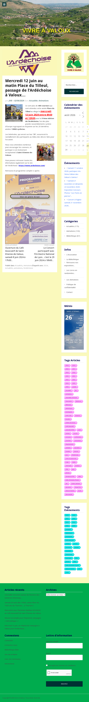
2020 (67, 376)
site (67, 483)
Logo (67, 462)
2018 (67, 372)
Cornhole (68, 440)
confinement (78, 437)
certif (79, 429)
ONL (67, 469)
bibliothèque (69, 408)
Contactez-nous (11, 645)
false (74, 347)
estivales (68, 447)
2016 (67, 369)
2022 (67, 379)
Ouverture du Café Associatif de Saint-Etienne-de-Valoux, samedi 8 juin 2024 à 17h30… (15, 253)
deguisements (69, 444)
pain (73, 469)
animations (18, 268)
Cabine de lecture (70, 422)
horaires (68, 451)
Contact (69, 292)
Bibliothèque (71, 236)
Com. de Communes (13, 659)
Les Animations (72, 279)
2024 (46, 265)
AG (76, 390)
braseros (77, 415)
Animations (44, 100)
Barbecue (78, 401)
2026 (67, 386)
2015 (73, 365)
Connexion (9, 640)
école (79, 490)
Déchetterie (9, 663)
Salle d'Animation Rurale (72, 480)
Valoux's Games (70, 490)
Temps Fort (78, 487)
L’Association (71, 254)
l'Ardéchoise (28, 268)
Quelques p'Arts (70, 476)
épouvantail (69, 494)
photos (67, 472)
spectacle (68, 487)
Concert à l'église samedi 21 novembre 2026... (72, 202)
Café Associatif (70, 426)
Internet (76, 451)
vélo (79, 568)
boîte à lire (68, 415)
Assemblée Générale (71, 397)
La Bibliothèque (72, 259)
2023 (73, 379)
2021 (73, 376)
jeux (67, 455)
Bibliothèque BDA (12, 649)
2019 (73, 372)
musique (77, 465)
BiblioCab (68, 404)
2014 (67, 365)
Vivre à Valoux (46, 30)
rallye (79, 476)
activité (74, 386)
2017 (73, 369)
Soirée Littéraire (76, 483)
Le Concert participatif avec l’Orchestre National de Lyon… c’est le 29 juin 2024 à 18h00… (44, 253)
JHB (10, 100)
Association (69, 401)
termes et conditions (67, 665)
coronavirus (78, 440)
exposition (77, 447)
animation (68, 529)
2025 (73, 383)
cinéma (68, 433)
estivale (77, 547)
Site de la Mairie (11, 654)
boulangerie (69, 412)
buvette (68, 419)
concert (75, 433)
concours (68, 437)
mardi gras (68, 465)
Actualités (33, 100)
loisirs (73, 462)
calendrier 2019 (70, 429)
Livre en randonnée (71, 458)
